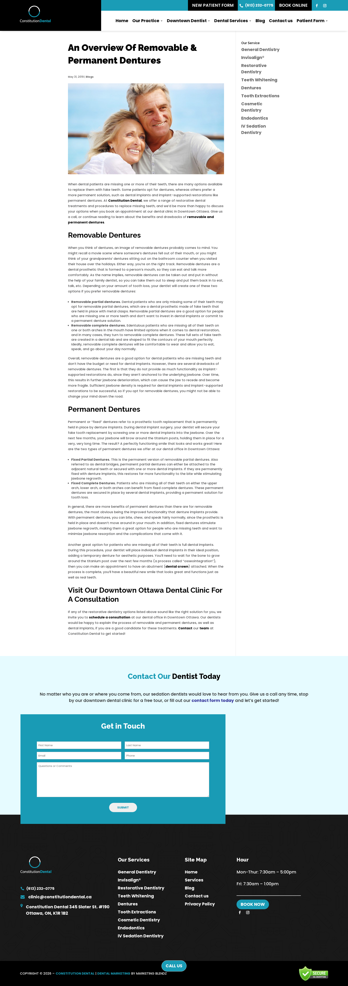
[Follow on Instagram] (325, 5)
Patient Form (310, 21)
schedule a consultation (109, 617)
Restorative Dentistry (141, 888)
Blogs (90, 77)
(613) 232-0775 (259, 5)
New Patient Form (213, 5)
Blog (260, 21)
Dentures (251, 88)
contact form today (213, 700)
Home (122, 21)
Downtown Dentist (187, 21)
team (204, 628)
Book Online (293, 5)
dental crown (176, 566)
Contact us (281, 21)
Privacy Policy (200, 904)
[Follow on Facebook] (317, 5)
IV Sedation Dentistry (141, 936)
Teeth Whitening (259, 80)
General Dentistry (260, 49)
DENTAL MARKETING (113, 973)
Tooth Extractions (260, 96)
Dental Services (231, 21)
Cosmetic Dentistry (139, 920)
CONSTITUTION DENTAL (75, 973)
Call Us (174, 966)
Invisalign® (252, 57)
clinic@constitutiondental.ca (60, 897)
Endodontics (254, 118)
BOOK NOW (253, 904)
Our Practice (145, 21)
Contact (185, 628)
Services (194, 880)
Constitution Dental (125, 200)
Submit (123, 807)
